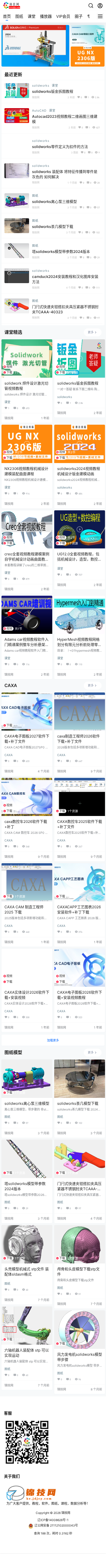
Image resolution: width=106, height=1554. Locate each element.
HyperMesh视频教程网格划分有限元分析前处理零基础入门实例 (79, 644)
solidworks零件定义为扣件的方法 (60, 146)
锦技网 (65, 1513)
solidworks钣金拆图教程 (52, 91)
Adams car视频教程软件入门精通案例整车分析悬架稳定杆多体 (26, 644)
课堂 (31, 16)
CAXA (8, 755)
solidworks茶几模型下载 (52, 226)
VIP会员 (63, 16)
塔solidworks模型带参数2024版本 (61, 251)
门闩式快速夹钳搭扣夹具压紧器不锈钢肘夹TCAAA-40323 (79, 1188)
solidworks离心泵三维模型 (54, 201)
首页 (7, 16)
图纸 (19, 16)
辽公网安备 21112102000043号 (56, 1525)
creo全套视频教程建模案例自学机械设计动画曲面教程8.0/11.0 (26, 559)
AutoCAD (39, 110)
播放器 (46, 16)
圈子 (79, 16)
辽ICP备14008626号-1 (53, 1520)
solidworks (40, 85)
